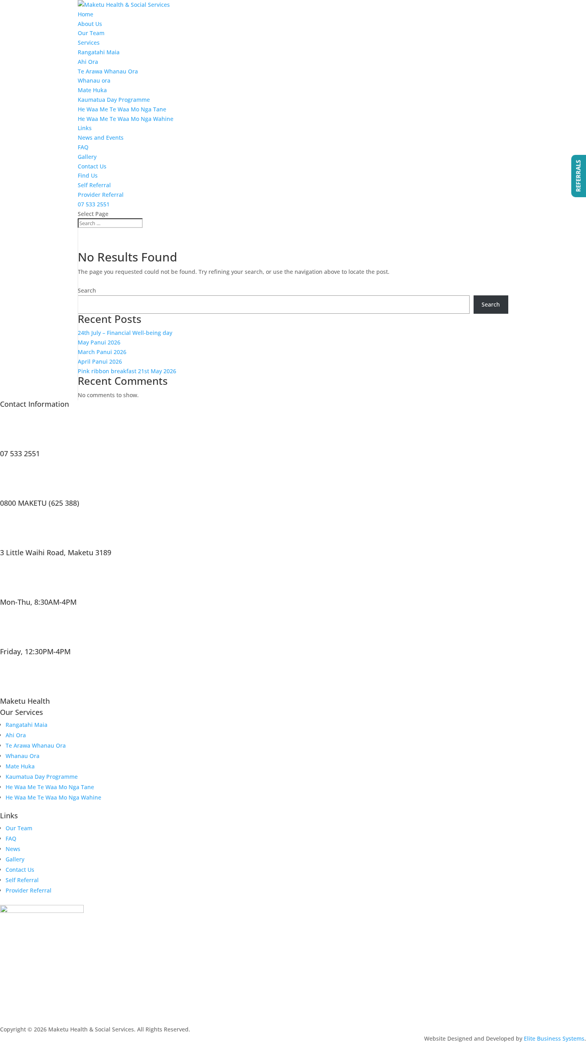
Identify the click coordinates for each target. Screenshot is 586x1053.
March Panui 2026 (102, 352)
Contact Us (92, 166)
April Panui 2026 (100, 361)
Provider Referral (101, 194)
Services (89, 42)
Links (85, 128)
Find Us (88, 175)
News (13, 849)
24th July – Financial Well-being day (125, 332)
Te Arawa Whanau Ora (108, 71)
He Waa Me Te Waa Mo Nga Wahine (125, 119)
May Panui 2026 (99, 342)
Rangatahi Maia (99, 52)
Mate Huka (92, 90)
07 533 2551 (94, 204)
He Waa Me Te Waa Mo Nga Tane (122, 109)
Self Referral (94, 185)
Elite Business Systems (554, 1038)
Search (87, 290)
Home (85, 14)
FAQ (83, 147)
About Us (90, 24)
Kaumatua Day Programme (114, 99)
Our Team (91, 33)
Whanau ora (94, 80)
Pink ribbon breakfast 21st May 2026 (127, 371)
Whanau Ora (22, 756)
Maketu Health (25, 701)
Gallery (87, 156)
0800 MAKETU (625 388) (39, 503)
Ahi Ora (88, 61)
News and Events (101, 137)
